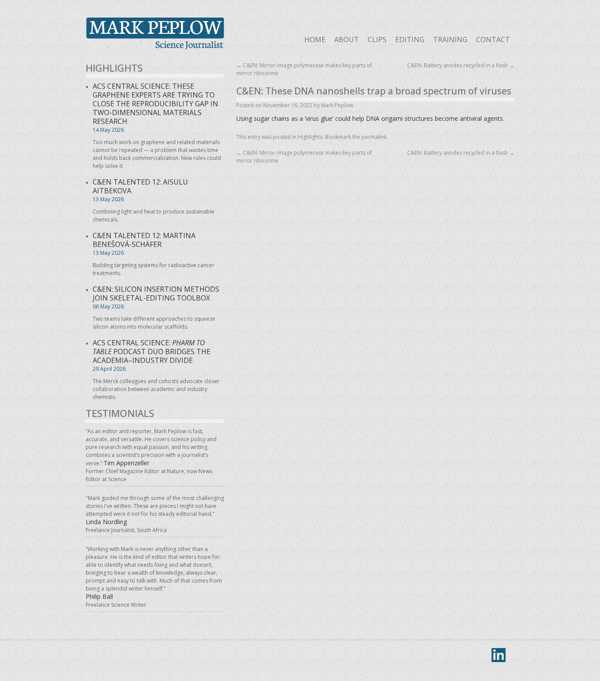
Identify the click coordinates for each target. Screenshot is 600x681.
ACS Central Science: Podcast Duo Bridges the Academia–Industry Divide (151, 351)
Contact (493, 39)
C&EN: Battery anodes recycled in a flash (460, 65)
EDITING (409, 39)
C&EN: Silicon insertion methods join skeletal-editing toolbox (156, 293)
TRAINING (450, 39)
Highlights (310, 137)
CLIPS (377, 39)
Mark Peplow (155, 34)
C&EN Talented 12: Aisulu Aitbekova (140, 186)
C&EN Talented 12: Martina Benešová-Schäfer (144, 240)
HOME (314, 39)
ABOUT (346, 39)
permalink (374, 137)
